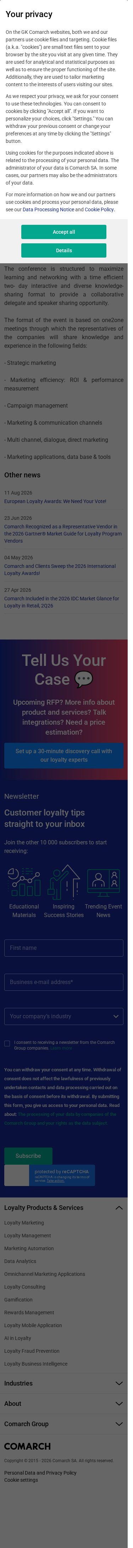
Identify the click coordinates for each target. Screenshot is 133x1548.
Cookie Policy (99, 209)
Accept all (64, 232)
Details (64, 250)
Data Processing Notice (48, 209)
